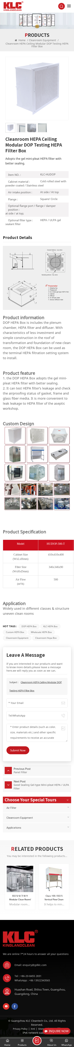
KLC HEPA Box (50, 626)
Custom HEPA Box (15, 632)
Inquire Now (59, 1031)
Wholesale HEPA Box (41, 632)
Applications (13, 827)
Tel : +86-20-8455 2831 (28, 976)
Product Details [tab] (17, 237)
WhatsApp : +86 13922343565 (32, 980)
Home (22, 40)
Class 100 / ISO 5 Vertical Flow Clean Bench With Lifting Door (54, 897)
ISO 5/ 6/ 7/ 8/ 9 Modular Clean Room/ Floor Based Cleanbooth (20, 897)
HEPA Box (18, 322)
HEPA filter (26, 327)
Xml (33, 1028)
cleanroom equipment (17, 637)
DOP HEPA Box (29, 626)
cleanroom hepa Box (46, 637)
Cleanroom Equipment (42, 40)
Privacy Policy (20, 1028)
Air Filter (11, 807)
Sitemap (42, 1028)
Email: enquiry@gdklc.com (31, 965)
